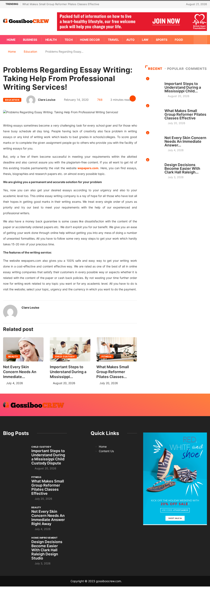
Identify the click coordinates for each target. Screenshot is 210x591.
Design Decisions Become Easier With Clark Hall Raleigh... (182, 168)
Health (51, 39)
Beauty (13, 356)
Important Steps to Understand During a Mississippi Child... (182, 87)
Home (11, 39)
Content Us (106, 451)
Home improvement (177, 161)
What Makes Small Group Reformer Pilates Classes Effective (60, 4)
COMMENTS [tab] (196, 69)
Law (145, 39)
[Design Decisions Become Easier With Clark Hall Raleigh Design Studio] (15, 545)
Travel (113, 39)
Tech (69, 39)
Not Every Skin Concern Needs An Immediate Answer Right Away (48, 517)
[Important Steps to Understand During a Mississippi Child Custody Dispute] (15, 454)
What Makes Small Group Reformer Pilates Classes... (112, 372)
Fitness (106, 356)
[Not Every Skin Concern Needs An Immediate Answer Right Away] (15, 514)
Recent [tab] (155, 69)
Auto (130, 39)
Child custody (65, 356)
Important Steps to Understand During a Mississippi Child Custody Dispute (48, 457)
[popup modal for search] (200, 39)
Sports (161, 39)
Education (30, 51)
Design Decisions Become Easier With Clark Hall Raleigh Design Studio (46, 550)
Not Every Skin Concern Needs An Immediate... (19, 372)
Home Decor (90, 39)
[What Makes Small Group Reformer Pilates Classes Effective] (15, 484)
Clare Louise (46, 99)
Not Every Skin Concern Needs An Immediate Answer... (185, 141)
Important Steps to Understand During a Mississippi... (68, 372)
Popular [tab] (175, 69)
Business (30, 39)
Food (179, 39)
